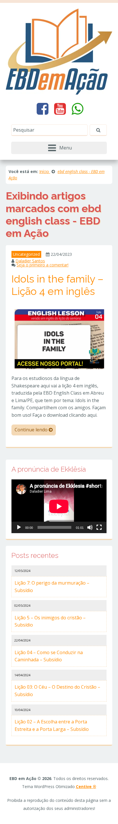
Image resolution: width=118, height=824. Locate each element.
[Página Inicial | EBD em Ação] (59, 51)
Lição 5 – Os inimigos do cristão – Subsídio (50, 621)
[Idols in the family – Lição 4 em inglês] (59, 338)
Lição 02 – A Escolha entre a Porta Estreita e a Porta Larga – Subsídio (52, 725)
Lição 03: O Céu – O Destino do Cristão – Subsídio (57, 691)
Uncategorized (26, 254)
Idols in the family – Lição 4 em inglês (57, 285)
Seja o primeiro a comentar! (42, 265)
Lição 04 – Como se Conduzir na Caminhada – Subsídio (49, 656)
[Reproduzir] (19, 527)
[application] (59, 506)
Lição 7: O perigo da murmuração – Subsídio (52, 586)
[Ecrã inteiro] (99, 527)
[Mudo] (90, 527)
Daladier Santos (30, 261)
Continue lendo (32, 430)
